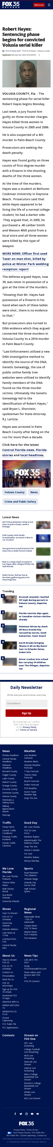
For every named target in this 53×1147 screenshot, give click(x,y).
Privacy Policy (30, 727)
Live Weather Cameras (30, 756)
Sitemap (6, 815)
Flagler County (9, 774)
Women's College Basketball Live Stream (32, 1086)
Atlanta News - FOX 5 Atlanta (31, 933)
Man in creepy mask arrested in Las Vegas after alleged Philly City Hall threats (18, 564)
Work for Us (8, 979)
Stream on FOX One (31, 1037)
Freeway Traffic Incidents (9, 838)
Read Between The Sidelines (31, 874)
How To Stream (10, 913)
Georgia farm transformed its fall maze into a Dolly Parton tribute (18, 549)
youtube (32, 1113)
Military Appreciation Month (8, 809)
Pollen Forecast (31, 784)
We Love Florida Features (10, 877)
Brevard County (9, 771)
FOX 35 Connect (32, 981)
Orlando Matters (10, 929)
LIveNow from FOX (9, 940)
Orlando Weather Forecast (32, 766)
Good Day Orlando (7, 924)
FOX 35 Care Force (30, 832)
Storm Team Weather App (30, 793)
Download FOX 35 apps (9, 997)
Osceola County (10, 789)
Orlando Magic (31, 878)
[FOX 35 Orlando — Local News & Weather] (10, 4)
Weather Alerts (31, 761)
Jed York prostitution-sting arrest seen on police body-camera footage (17, 524)
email (37, 1113)
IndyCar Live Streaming (30, 1069)
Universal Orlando (10, 901)
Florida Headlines (10, 755)
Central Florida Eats (9, 946)
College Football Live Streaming (32, 1050)
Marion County (9, 782)
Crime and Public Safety (20, 501)
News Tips (31, 955)
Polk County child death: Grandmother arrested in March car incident (17, 537)
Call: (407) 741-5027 (31, 961)
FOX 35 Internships (7, 984)
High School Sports (29, 890)
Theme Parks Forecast (30, 776)
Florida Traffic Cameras (9, 844)
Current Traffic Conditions (9, 832)
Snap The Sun (30, 798)
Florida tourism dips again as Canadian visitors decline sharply (34, 616)
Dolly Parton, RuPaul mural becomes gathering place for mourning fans (16, 577)
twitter (21, 1113)
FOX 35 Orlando (29, 51)
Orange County (9, 785)
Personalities (8, 975)
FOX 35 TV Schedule (7, 918)
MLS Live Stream (32, 1098)
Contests (8, 1035)
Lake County (8, 778)
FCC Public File (9, 1024)
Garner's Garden (32, 850)
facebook (15, 1113)
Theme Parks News (8, 884)
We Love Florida (32, 826)
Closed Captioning (7, 1019)
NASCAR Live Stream (30, 1063)
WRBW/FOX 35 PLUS (9, 1013)
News (34, 492)
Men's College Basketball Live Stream (31, 1077)
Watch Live (39, 5)
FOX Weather (30, 788)
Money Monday (31, 860)
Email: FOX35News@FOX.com (35, 967)
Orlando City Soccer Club (30, 884)
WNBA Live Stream (29, 1093)
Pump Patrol (8, 826)
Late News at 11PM (8, 934)
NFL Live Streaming (29, 1044)
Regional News (30, 910)
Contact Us (7, 972)
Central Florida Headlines (9, 760)
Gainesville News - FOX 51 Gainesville (32, 919)
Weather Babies (31, 836)
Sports (28, 868)
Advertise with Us (10, 1001)
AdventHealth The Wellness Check (32, 841)
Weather (30, 751)
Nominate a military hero (8, 801)
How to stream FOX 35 (9, 961)
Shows (6, 909)
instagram (26, 1113)
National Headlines (7, 766)
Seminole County (10, 792)
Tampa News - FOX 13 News (31, 927)
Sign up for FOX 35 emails (9, 990)
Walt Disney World (8, 890)
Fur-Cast (28, 853)
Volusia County (43, 51)
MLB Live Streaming (29, 1057)
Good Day (30, 822)
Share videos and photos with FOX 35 (32, 975)
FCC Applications (10, 1027)
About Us (8, 955)
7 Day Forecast (31, 771)
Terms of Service (28, 729)
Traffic (6, 822)
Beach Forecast (31, 781)
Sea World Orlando (7, 896)
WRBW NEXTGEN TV (10, 1006)
